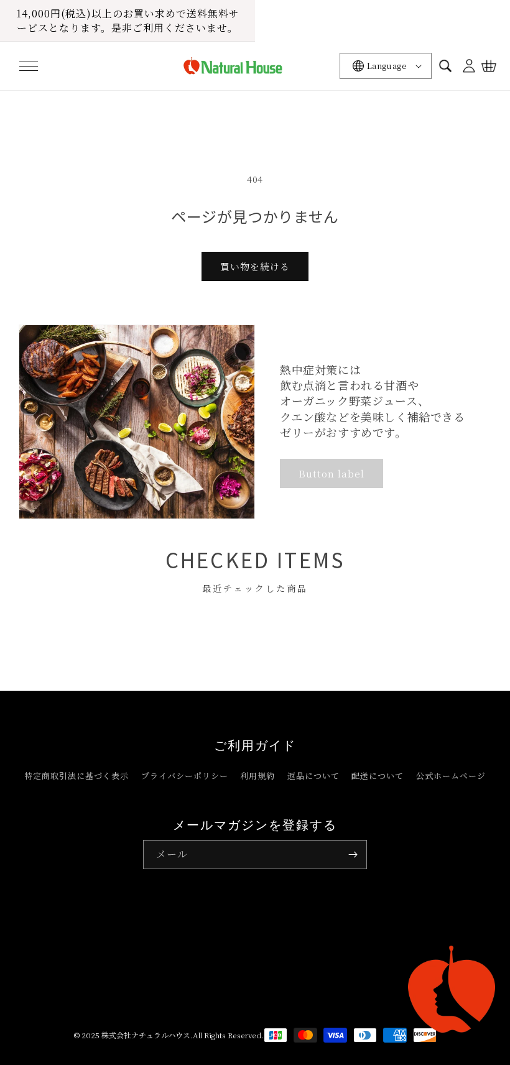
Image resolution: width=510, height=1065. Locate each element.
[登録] (352, 854)
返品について (313, 775)
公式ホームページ (451, 775)
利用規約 (257, 775)
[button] (28, 66)
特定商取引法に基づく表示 (76, 775)
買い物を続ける (255, 266)
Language (387, 65)
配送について (377, 775)
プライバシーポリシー (184, 775)
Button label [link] (331, 473)
